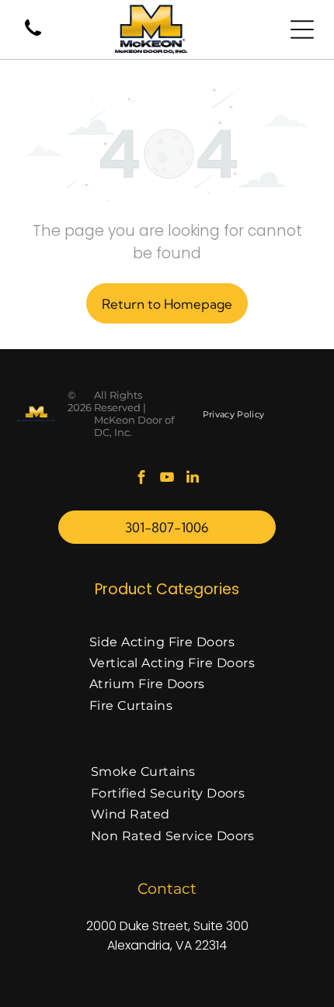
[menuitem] (234, 413)
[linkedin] (193, 479)
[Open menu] (302, 29)
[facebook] (141, 479)
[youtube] (167, 479)
